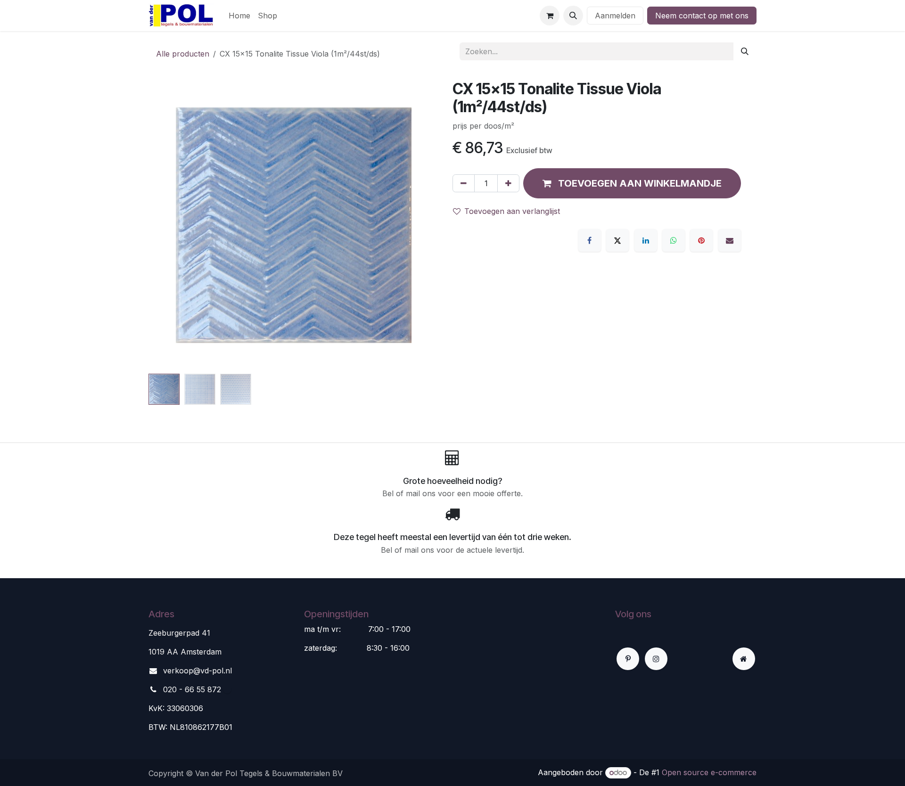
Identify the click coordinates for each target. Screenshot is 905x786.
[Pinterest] (701, 240)
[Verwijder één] (463, 183)
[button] (573, 15)
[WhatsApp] (673, 240)
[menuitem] (239, 15)
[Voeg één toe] (508, 183)
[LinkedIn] (645, 240)
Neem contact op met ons (702, 15)
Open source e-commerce (709, 772)
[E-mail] (729, 240)
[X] (617, 240)
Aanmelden (615, 15)
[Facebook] (589, 240)
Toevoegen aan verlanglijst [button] (512, 211)
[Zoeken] (745, 51)
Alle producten (182, 53)
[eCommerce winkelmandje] (549, 15)
